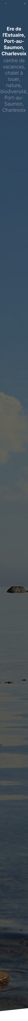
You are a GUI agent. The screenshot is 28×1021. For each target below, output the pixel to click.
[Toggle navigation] (25, 3)
